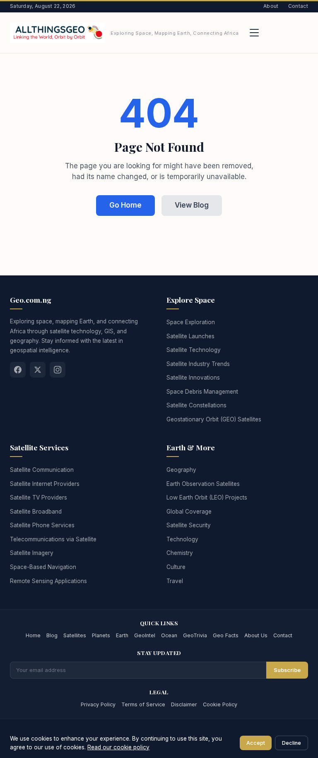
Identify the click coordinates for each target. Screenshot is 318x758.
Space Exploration (190, 322)
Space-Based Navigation (43, 567)
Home (33, 635)
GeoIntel (144, 635)
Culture (176, 567)
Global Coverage (189, 511)
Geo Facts (225, 635)
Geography (181, 469)
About (271, 6)
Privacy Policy (98, 704)
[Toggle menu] (254, 33)
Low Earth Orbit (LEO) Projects (206, 497)
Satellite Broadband (36, 511)
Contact (298, 6)
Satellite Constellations (196, 405)
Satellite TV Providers (38, 497)
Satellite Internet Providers (45, 484)
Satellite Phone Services (42, 525)
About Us (255, 635)
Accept (255, 743)
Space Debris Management (202, 391)
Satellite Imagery (31, 553)
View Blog (192, 205)
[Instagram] (57, 370)
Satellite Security (188, 525)
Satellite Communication (42, 469)
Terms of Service (143, 704)
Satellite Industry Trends (198, 364)
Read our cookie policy (118, 747)
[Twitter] (38, 370)
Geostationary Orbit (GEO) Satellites (213, 419)
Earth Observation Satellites (203, 484)
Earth (122, 635)
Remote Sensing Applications (48, 581)
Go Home (125, 205)
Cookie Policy (220, 704)
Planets (101, 635)
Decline (291, 743)
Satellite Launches (190, 336)
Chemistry (179, 553)
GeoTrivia (195, 635)
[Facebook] (18, 370)
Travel (174, 581)
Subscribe (287, 670)
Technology (182, 539)
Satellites (74, 635)
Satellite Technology (193, 350)
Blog (52, 635)
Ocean (169, 635)
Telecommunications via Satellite (53, 539)
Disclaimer (184, 704)
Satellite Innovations (193, 377)
